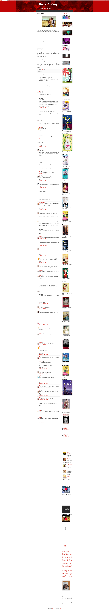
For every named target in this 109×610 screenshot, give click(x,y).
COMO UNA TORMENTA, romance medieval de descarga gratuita (69, 453)
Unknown (40, 91)
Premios (68, 571)
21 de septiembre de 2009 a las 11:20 (43, 388)
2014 (63, 534)
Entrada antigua (58, 423)
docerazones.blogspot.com (42, 257)
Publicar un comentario (41, 422)
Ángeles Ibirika (41, 220)
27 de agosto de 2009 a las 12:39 (43, 238)
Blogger (60, 608)
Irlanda (65, 563)
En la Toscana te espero (67, 560)
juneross (40, 275)
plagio (66, 571)
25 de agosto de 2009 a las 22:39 (43, 180)
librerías (68, 565)
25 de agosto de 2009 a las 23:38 (43, 200)
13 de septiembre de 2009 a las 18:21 (43, 354)
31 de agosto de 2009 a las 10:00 (43, 262)
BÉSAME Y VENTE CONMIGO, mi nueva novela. (69, 476)
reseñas (63, 573)
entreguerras (70, 560)
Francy (40, 390)
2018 (63, 530)
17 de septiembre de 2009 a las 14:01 (43, 373)
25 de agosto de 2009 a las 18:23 (43, 125)
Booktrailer (71, 552)
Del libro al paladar (64, 556)
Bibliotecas (71, 551)
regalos (65, 572)
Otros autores (70, 570)
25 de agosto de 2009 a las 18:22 (43, 116)
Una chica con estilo (68, 576)
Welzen (40, 171)
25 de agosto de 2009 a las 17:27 (43, 107)
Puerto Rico (71, 571)
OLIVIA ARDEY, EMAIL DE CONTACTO (67, 440)
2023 (63, 525)
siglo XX (68, 574)
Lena (40, 417)
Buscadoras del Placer (65, 434)
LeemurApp (66, 565)
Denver (68, 557)
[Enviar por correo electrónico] (38, 71)
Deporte (70, 557)
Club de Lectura (66, 554)
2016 (63, 532)
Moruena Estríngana (41, 346)
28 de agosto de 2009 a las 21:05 (43, 245)
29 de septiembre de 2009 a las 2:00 (43, 399)
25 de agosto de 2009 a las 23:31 (43, 187)
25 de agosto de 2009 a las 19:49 (43, 146)
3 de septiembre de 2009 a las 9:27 (43, 340)
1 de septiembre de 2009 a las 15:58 (43, 303)
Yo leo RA (64, 430)
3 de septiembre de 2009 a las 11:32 (43, 344)
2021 (63, 527)
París (65, 571)
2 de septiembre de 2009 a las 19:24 (43, 319)
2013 (63, 535)
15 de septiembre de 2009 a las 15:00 (43, 359)
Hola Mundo (65, 546)
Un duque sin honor (65, 575)
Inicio (49, 423)
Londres (70, 565)
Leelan (40, 338)
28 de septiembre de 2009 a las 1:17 (43, 395)
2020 (63, 528)
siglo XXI (71, 574)
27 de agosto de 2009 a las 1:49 (43, 234)
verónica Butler (41, 361)
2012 (63, 536)
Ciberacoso (67, 553)
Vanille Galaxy (41, 375)
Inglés (63, 563)
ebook (63, 558)
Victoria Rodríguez (41, 148)
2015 (63, 533)
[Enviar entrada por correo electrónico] (44, 69)
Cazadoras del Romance (66, 433)
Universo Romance (65, 435)
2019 (63, 529)
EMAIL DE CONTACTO (65, 13)
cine (69, 553)
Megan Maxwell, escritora (66, 436)
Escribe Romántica (65, 428)
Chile (65, 553)
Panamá (63, 571)
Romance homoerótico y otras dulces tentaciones (69, 459)
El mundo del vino (68, 559)
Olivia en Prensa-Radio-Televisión (67, 570)
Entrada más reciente (40, 423)
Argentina (66, 550)
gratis (69, 562)
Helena (40, 175)
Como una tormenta (70, 554)
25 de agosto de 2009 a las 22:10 (43, 169)
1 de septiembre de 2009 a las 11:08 (43, 292)
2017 (63, 531)
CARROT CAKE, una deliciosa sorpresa (69, 470)
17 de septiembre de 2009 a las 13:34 (43, 368)
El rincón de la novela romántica (66, 429)
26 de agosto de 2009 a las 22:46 (43, 227)
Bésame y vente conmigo (66, 551)
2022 (63, 526)
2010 (63, 538)
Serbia (66, 573)
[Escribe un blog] (39, 71)
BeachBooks (71, 550)
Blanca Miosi (41, 182)
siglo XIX (66, 574)
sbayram (53, 608)
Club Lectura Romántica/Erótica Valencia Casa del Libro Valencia (67, 427)
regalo (63, 572)
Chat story (63, 553)
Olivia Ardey (47, 4)
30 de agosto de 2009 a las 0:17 (43, 255)
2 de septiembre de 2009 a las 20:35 (43, 324)
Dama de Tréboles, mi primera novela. (69, 464)
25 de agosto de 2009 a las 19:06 (43, 138)
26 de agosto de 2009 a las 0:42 (43, 209)
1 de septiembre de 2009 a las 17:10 (43, 308)
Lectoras (63, 565)
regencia (67, 572)
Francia (63, 562)
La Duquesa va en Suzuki (42, 202)
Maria (40, 410)
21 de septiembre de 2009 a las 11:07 (43, 383)
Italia (67, 563)
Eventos (64, 561)
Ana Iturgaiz (40, 127)
